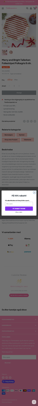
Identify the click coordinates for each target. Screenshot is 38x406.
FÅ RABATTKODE (19, 208)
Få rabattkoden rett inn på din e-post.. (17, 200)
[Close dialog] (34, 192)
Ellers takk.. (19, 212)
